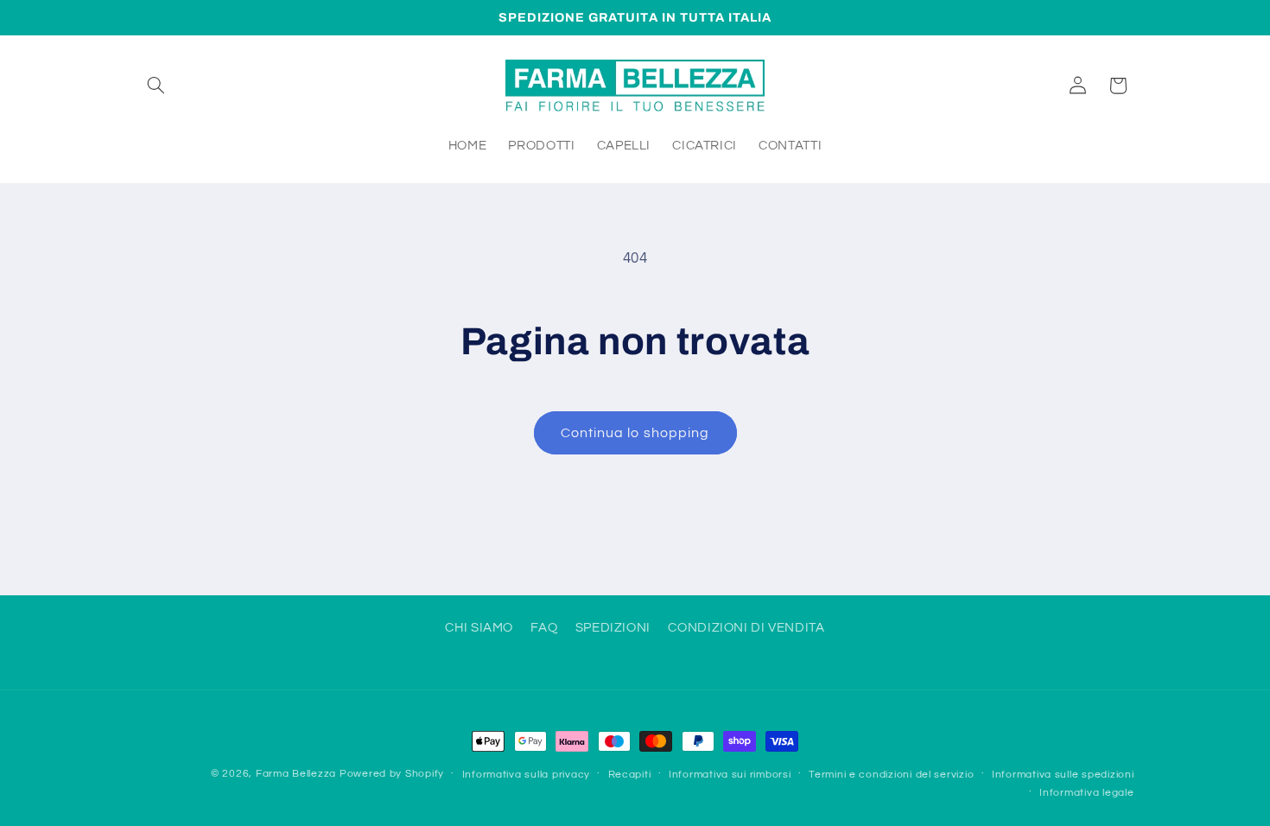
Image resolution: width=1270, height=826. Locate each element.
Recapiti (629, 774)
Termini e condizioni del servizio (891, 774)
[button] (156, 85)
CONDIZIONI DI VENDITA (746, 627)
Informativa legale (1086, 792)
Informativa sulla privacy (526, 774)
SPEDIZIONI (613, 627)
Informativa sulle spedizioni (1063, 774)
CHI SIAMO (479, 627)
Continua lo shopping (635, 433)
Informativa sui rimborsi (730, 774)
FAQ (543, 627)
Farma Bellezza (296, 773)
